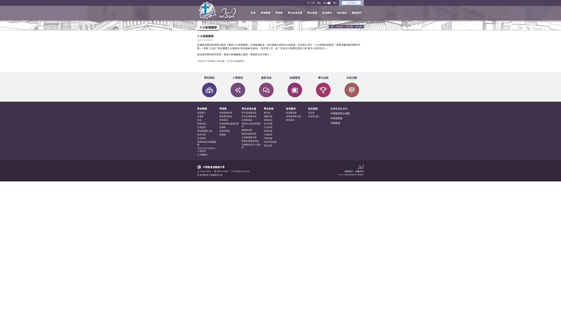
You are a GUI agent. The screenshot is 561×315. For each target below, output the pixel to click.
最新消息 (266, 78)
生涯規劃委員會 (249, 137)
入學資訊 (238, 78)
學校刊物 (201, 134)
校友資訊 (342, 12)
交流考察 (268, 127)
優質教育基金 (225, 116)
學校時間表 (224, 130)
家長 (319, 3)
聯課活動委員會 (249, 133)
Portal (351, 3)
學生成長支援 (295, 12)
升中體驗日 (202, 154)
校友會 (311, 112)
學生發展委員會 (249, 116)
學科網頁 (223, 119)
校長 (199, 119)
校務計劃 (201, 123)
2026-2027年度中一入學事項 (207, 149)
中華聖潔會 (336, 118)
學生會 (267, 112)
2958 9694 (205, 171)
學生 (335, 3)
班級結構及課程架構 (229, 123)
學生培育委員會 (249, 112)
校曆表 (222, 127)
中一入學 (310, 3)
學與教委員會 (225, 112)
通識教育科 (239, 61)
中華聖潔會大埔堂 (340, 113)
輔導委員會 (247, 129)
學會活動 (268, 130)
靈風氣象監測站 (338, 108)
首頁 (253, 12)
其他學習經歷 (270, 141)
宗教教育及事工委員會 (251, 146)
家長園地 (327, 12)
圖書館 (222, 134)
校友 (326, 3)
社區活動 (352, 78)
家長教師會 (291, 112)
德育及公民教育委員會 (251, 125)
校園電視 (295, 78)
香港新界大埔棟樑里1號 (211, 174)
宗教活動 (268, 138)
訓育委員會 (247, 119)
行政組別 (201, 127)
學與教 (279, 12)
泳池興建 (201, 138)
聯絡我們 (357, 12)
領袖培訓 (268, 119)
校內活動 (358, 26)
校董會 (200, 116)
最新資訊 (339, 26)
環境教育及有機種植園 (206, 143)
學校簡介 (201, 112)
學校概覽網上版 (204, 130)
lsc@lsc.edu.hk (242, 171)
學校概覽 (265, 12)
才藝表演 (268, 134)
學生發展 (312, 12)
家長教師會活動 (293, 116)
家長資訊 (290, 119)
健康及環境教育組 (250, 140)
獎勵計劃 (268, 116)
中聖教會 (335, 123)
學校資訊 (209, 78)
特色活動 (349, 26)
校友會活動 (313, 116)
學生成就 (323, 78)
